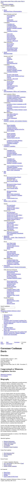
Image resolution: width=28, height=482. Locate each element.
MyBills (9, 192)
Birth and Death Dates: (6, 364)
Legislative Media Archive (13, 261)
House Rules (10, 45)
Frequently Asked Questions (11, 447)
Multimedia (6, 236)
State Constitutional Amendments (15, 233)
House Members (11, 15)
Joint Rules (9, 46)
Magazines (6, 316)
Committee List (10, 24)
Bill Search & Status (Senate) (14, 184)
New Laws (9, 302)
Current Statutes (11, 206)
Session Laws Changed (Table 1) (15, 217)
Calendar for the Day (12, 128)
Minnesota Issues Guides (13, 300)
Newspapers (7, 317)
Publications (7, 265)
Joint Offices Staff (11, 115)
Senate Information (11, 286)
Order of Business (11, 126)
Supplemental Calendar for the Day (15, 129)
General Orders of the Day (13, 137)
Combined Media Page (12, 260)
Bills (5, 171)
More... (8, 111)
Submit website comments (10, 466)
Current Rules (10, 223)
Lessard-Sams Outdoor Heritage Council (17, 109)
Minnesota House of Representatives (13, 11)
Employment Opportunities (10, 334)
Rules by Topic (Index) (12, 225)
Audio (14, 243)
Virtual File (18, 322)
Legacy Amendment (12, 118)
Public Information (11, 38)
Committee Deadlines (12, 31)
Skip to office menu (16, 1)
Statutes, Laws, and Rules (10, 201)
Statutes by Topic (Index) (13, 208)
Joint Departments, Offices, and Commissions (15, 91)
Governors (16, 342)
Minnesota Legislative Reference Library (11, 311)
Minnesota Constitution (12, 232)
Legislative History (8, 327)
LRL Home (2, 343)
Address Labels (10, 87)
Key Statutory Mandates (19, 333)
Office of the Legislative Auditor (15, 100)
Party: (2, 361)
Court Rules (10, 234)
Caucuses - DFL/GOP (12, 41)
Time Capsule (12, 322)
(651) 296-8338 (7, 463)
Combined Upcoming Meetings (14, 140)
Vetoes (8, 196)
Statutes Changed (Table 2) (13, 219)
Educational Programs (12, 48)
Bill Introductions (11, 178)
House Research (11, 36)
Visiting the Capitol (8, 444)
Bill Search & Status (12, 191)
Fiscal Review (10, 299)
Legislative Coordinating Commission (16, 97)
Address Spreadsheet (12, 50)
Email (22, 463)
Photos (8, 248)
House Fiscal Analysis (12, 271)
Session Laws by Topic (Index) (14, 215)
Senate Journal (10, 81)
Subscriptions (10, 88)
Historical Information (9, 441)
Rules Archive (10, 226)
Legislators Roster (11, 284)
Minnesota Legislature (7, 4)
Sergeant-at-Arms (11, 39)
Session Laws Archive (12, 216)
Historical (6, 319)
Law (5, 199)
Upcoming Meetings (12, 26)
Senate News (7, 473)
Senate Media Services (12, 255)
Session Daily (10, 247)
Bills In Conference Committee (14, 168)
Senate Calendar (11, 136)
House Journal (10, 43)
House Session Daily (12, 281)
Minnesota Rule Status (12, 227)
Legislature (6, 320)
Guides (5, 324)
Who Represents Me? (12, 21)
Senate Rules (10, 83)
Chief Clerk (10, 33)
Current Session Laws (12, 198)
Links (5, 326)
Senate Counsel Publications (14, 274)
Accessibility (10, 116)
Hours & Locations (19, 331)
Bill (14, 180)
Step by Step (7, 329)
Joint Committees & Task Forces (15, 166)
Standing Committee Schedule (14, 28)
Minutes (9, 29)
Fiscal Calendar (10, 130)
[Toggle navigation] (1, 7)
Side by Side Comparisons (13, 170)
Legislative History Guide (13, 289)
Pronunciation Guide (12, 49)
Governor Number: (5, 360)
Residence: (3, 363)
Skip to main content (6, 1)
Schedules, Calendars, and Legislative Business (15, 121)
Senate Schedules (11, 133)
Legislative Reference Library (14, 98)
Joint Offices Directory (12, 114)
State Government (13, 320)
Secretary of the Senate (12, 74)
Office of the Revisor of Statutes (15, 101)
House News (7, 472)
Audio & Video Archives (13, 246)
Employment (10, 19)
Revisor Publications (12, 276)
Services (11, 333)
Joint (5, 90)
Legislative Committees (9, 146)
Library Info (7, 330)
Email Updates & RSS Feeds (11, 476)
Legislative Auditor (11, 275)
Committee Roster (11, 25)
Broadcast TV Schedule (13, 142)
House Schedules (11, 125)
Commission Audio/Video (13, 264)
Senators (9, 57)
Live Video (9, 243)
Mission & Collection (9, 331)
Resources (12, 329)
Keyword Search (11, 205)
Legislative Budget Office (13, 95)
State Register (10, 229)
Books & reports (11, 303)
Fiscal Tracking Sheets (12, 181)
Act (16, 180)
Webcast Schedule (11, 244)
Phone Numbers (8, 464)
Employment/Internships (10, 442)
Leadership (9, 17)
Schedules (6, 119)
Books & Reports (8, 315)
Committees (7, 144)
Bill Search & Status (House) (14, 177)
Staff (8, 18)
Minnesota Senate (8, 53)
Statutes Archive (11, 209)
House (5, 10)
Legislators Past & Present (13, 291)
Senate (5, 52)
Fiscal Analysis (10, 35)
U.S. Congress (4, 376)
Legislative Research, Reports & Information (15, 267)
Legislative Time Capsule (13, 295)
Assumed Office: (5, 358)
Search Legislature (5, 5)
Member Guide (10, 285)
